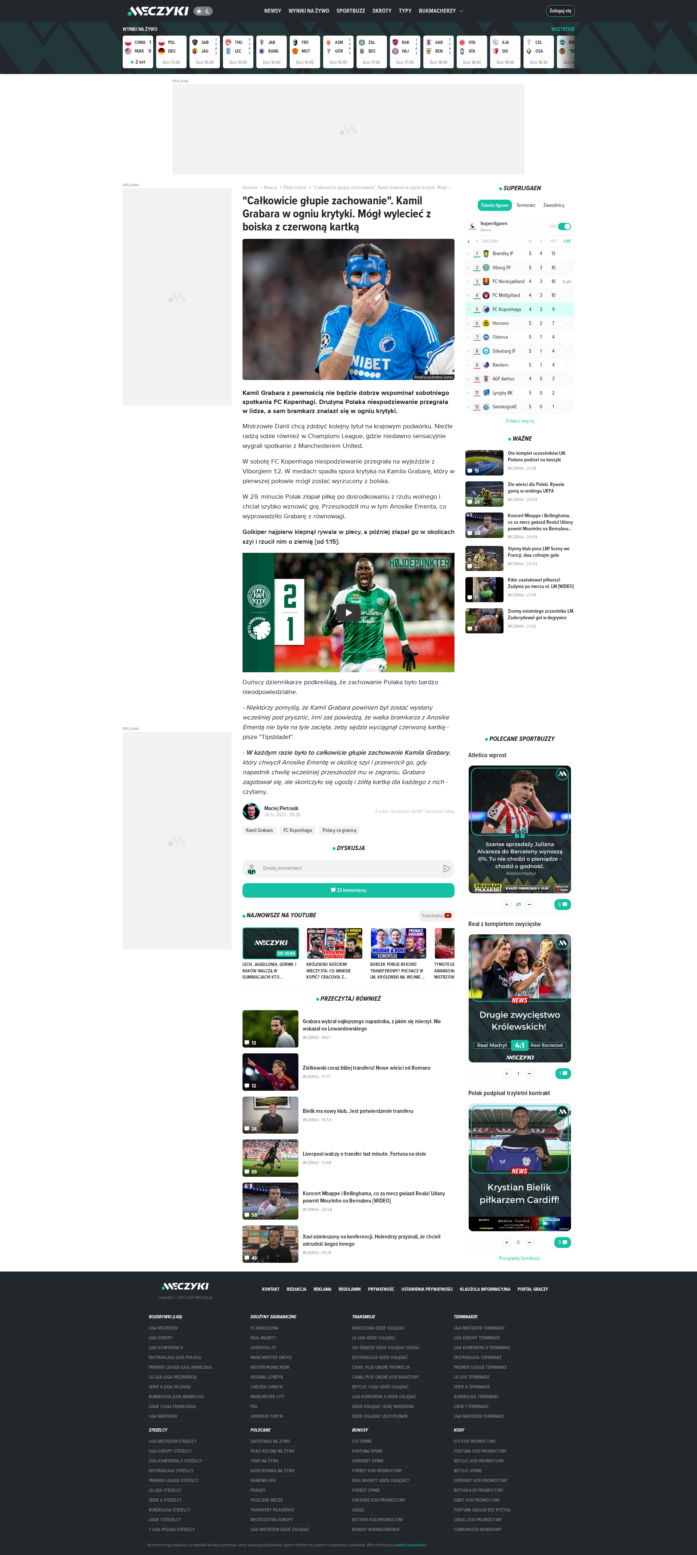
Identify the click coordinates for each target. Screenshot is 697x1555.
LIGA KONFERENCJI (166, 1348)
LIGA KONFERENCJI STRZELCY (175, 1461)
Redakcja (296, 1289)
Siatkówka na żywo (270, 1441)
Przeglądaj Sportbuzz (520, 1258)
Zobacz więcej (520, 420)
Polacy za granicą (339, 830)
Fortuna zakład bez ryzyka (482, 1510)
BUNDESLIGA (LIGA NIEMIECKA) (176, 1397)
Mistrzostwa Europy (271, 1520)
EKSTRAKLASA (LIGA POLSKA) (175, 1357)
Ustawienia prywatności (427, 1289)
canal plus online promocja (381, 1367)
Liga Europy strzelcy (170, 1451)
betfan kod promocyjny (479, 1490)
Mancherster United (271, 1357)
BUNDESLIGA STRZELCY (170, 1510)
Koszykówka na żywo (272, 1471)
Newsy (272, 11)
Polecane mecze (266, 1500)
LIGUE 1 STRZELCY (165, 1520)
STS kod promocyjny (475, 1441)
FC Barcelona (264, 1328)
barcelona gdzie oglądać (378, 1328)
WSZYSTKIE (563, 29)
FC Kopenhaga (298, 830)
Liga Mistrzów (163, 1328)
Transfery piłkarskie (272, 1510)
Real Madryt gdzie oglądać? (381, 1480)
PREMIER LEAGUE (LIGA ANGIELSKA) (180, 1367)
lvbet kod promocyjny (477, 1500)
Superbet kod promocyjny (481, 1480)
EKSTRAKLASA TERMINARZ (478, 1357)
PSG (253, 1406)
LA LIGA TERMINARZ (471, 1377)
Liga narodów (163, 1416)
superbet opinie (368, 1461)
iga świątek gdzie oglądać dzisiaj (386, 1348)
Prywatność (381, 1289)
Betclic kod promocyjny (479, 1461)
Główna (249, 187)
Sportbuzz (351, 11)
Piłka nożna (295, 187)
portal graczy (533, 1289)
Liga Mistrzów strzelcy (173, 1441)
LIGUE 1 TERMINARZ (471, 1406)
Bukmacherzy (437, 11)
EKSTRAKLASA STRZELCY (171, 1471)
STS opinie (362, 1441)
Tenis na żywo (264, 1461)
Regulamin (350, 1289)
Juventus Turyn (266, 1416)
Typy (405, 11)
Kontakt (271, 1289)
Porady (258, 1490)
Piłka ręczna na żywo (272, 1451)
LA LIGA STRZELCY (165, 1490)
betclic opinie (468, 1471)
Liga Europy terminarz (477, 1338)
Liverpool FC (263, 1348)
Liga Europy (161, 1338)
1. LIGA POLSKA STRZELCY (172, 1529)
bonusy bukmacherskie (376, 1529)
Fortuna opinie (367, 1451)
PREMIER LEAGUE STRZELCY (174, 1480)
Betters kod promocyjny (378, 1520)
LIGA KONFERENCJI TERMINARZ (482, 1348)
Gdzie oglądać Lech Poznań (379, 1416)
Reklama (322, 1289)
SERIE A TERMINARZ (472, 1387)
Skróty (382, 11)
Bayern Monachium (269, 1367)
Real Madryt (263, 1338)
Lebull (358, 1510)
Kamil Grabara (259, 830)
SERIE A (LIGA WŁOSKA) (170, 1387)
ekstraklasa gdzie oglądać (380, 1357)
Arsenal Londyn (266, 1377)
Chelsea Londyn (266, 1387)
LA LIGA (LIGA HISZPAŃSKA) (173, 1377)
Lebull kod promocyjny (478, 1520)
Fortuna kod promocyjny (480, 1451)
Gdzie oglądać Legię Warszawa (383, 1406)
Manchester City (267, 1397)
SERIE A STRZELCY (165, 1500)
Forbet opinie (366, 1490)
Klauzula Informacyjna (485, 1289)
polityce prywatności (411, 1545)
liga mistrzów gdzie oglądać (279, 1529)
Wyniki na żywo (309, 11)
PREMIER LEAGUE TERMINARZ (480, 1367)
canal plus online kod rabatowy (385, 1377)
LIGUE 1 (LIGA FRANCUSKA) (172, 1406)
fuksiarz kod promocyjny (378, 1500)
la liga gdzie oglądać (374, 1338)
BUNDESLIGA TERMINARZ (476, 1397)
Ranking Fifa (263, 1480)
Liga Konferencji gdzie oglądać (384, 1397)
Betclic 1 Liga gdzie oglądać (380, 1387)
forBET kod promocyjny (377, 1471)
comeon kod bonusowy (478, 1529)
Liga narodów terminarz (479, 1416)
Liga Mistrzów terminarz (479, 1328)
